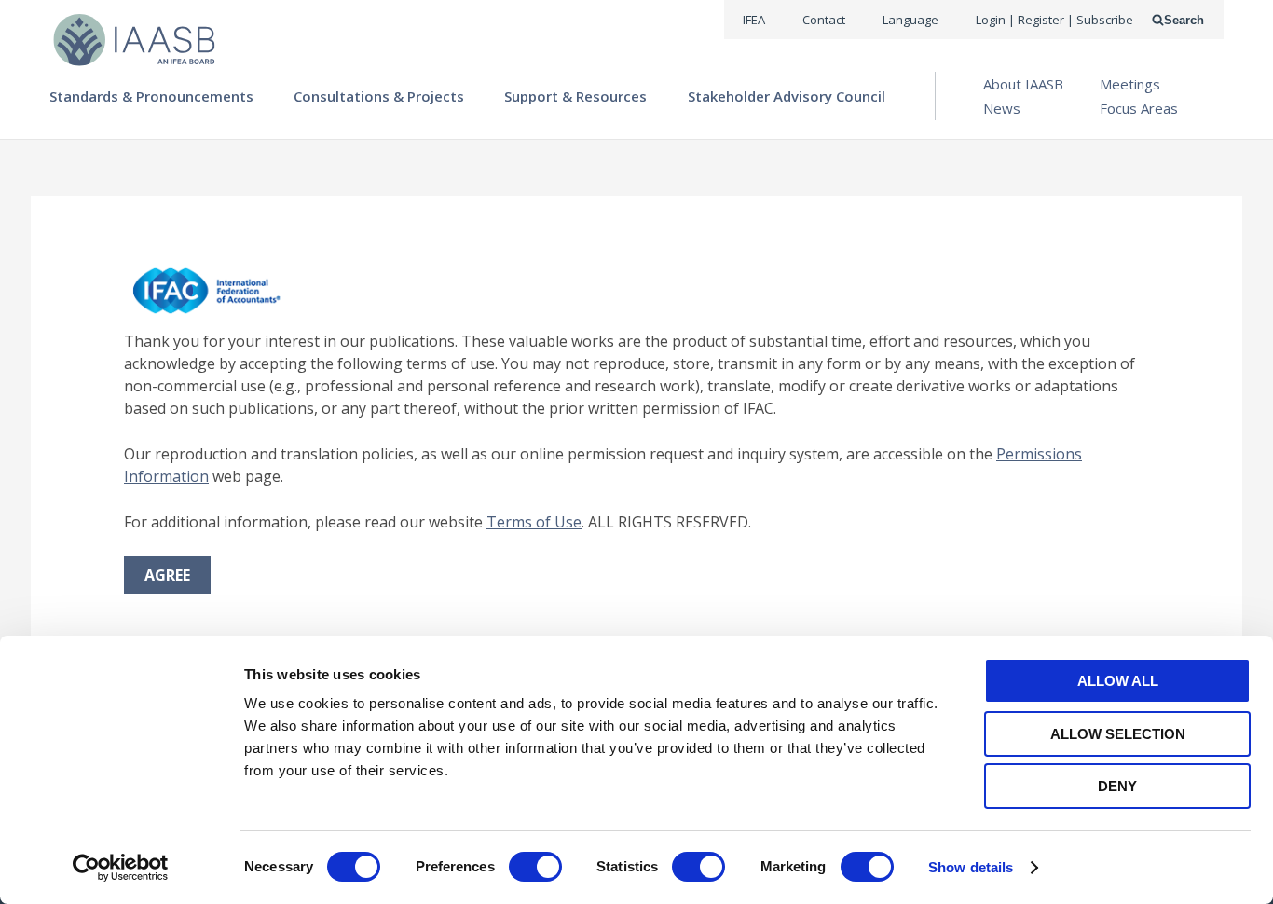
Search (1184, 20)
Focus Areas (1139, 108)
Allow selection (1117, 734)
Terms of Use (534, 522)
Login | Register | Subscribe (1054, 19)
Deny (1117, 786)
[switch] (535, 867)
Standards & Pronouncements (151, 96)
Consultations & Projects (379, 96)
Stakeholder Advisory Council (786, 96)
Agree (167, 575)
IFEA (754, 19)
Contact (823, 19)
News (1001, 108)
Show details (970, 867)
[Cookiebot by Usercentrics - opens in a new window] (120, 868)
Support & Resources (575, 96)
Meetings (1130, 84)
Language (910, 19)
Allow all (1117, 681)
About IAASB (1023, 84)
